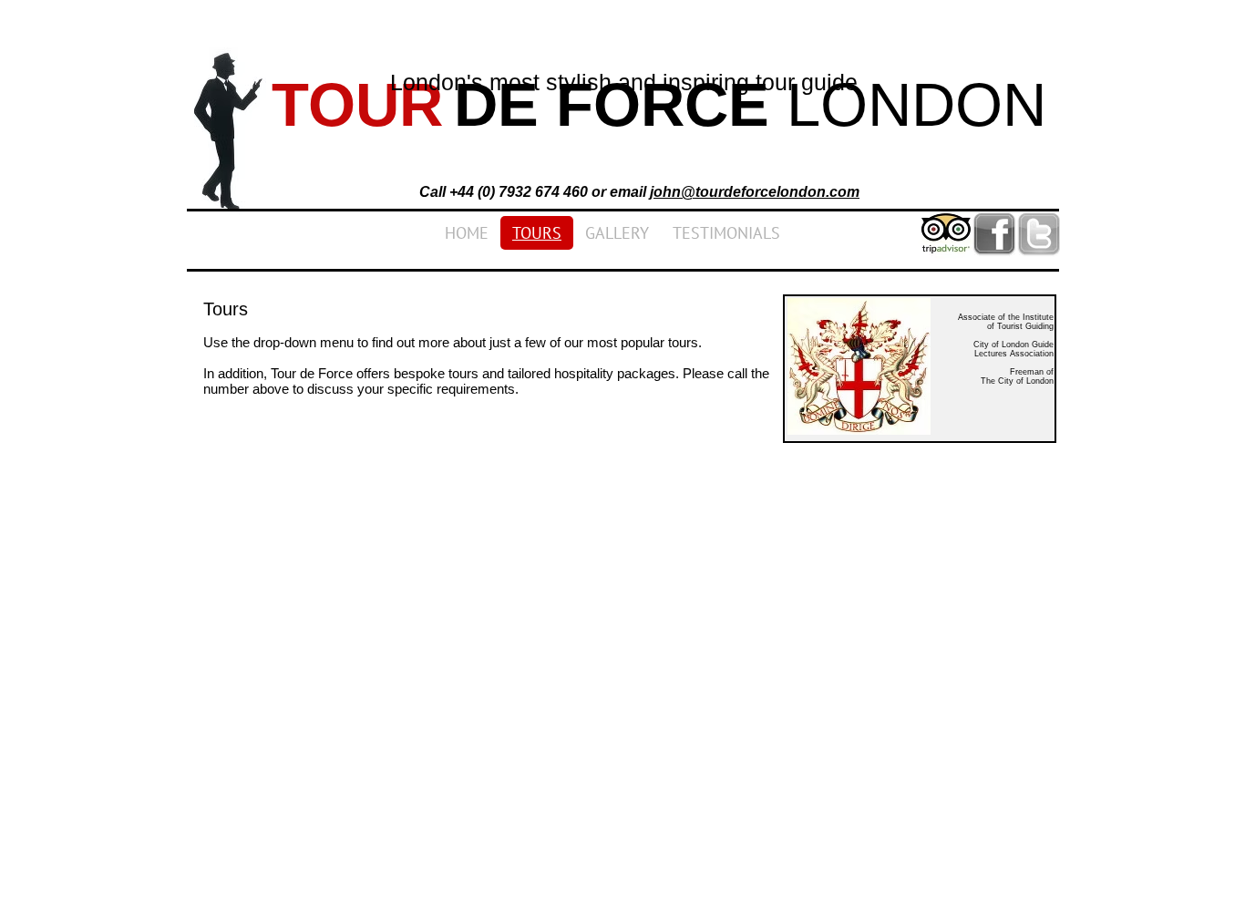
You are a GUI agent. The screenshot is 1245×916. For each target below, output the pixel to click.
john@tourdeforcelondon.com (754, 192)
